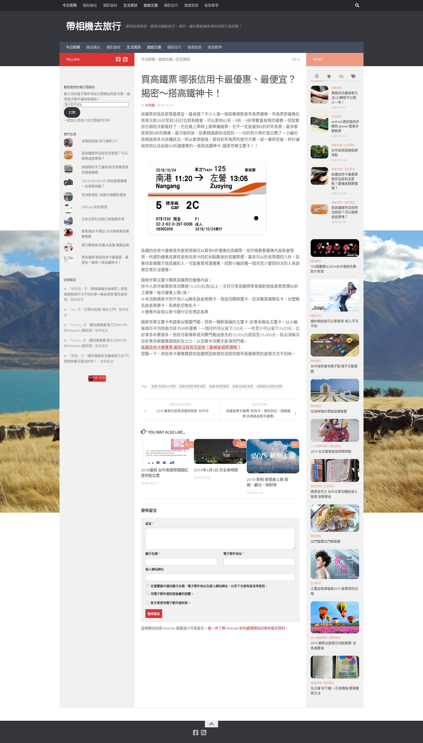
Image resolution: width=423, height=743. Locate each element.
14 (190, 444)
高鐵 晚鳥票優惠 (219, 386)
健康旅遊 (191, 5)
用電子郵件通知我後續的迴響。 (172, 594)
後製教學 (211, 5)
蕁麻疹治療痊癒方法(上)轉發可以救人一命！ (344, 97)
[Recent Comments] (341, 76)
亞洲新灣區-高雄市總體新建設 (104, 195)
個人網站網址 (154, 569)
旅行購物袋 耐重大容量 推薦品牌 (105, 245)
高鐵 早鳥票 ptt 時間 (163, 386)
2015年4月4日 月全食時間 (216, 470)
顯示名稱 (152, 554)
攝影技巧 (171, 5)
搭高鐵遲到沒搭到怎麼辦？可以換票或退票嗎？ (344, 212)
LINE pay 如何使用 (94, 207)
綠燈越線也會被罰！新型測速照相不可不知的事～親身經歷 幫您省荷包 (95, 294)
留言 (149, 524)
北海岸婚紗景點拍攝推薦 (329, 411)
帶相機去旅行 (93, 26)
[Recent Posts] (317, 76)
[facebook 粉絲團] (118, 59)
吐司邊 (150, 105)
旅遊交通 (151, 5)
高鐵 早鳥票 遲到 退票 (192, 386)
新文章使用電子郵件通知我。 (171, 603)
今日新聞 (70, 5)
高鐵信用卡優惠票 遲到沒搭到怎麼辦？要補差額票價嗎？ (191, 347)
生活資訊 (130, 5)
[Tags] (353, 76)
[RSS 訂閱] (125, 59)
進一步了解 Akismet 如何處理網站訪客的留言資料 (246, 628)
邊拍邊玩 (90, 5)
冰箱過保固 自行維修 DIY (99, 141)
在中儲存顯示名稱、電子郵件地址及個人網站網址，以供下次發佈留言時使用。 (209, 586)
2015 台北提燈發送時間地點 (331, 452)
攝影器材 (110, 5)
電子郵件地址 (233, 554)
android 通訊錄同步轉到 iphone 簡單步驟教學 (345, 126)
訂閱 (72, 112)
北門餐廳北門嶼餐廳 (325, 541)
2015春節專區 (319, 446)
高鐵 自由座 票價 (243, 386)
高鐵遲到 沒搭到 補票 (269, 386)
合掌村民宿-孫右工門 (99, 310)
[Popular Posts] (329, 76)
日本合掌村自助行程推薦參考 (103, 219)
